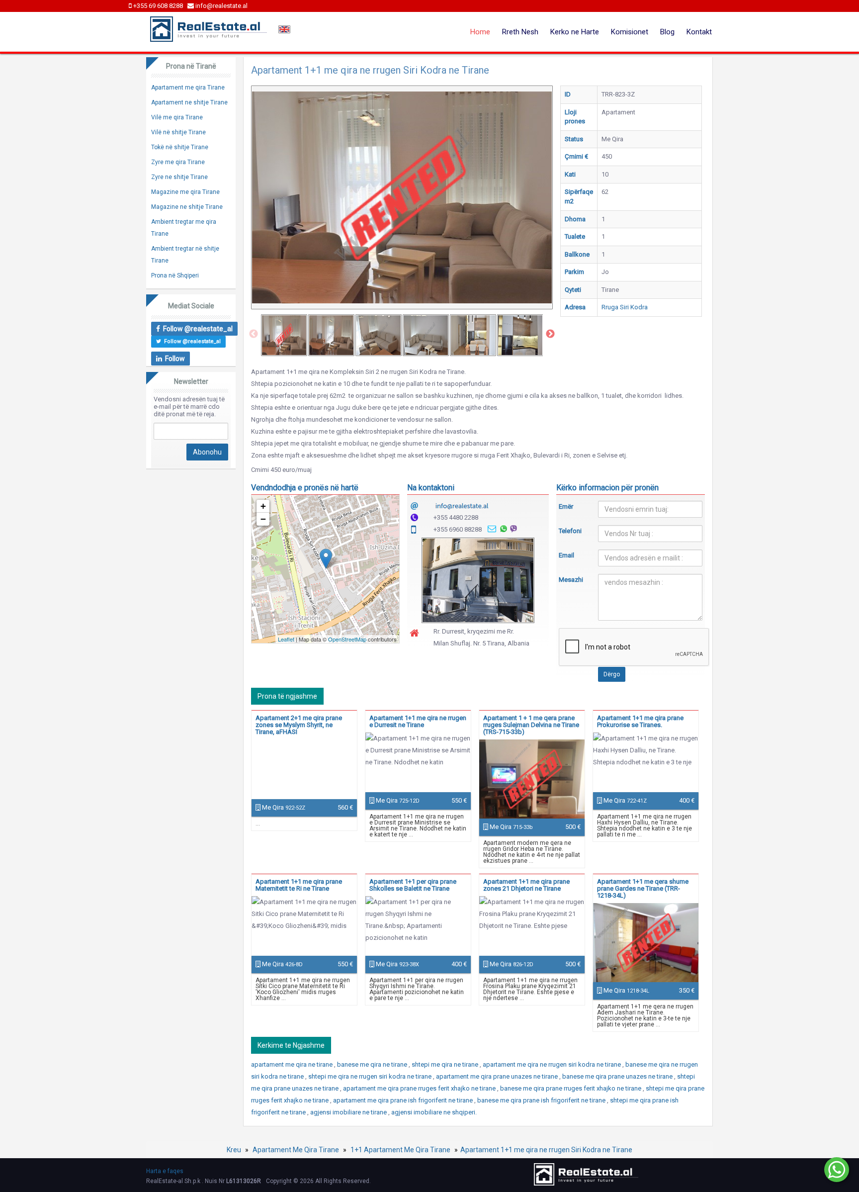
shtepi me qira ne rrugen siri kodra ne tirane (370, 1076)
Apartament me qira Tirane (188, 87)
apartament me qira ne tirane (292, 1064)
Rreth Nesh (520, 31)
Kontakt (699, 31)
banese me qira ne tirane (373, 1064)
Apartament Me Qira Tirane (296, 1150)
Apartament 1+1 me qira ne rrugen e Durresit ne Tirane (417, 721)
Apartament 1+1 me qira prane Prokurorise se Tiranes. (640, 721)
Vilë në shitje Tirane (178, 132)
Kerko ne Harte (574, 31)
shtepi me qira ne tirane (446, 1064)
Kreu (234, 1150)
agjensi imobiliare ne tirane (349, 1112)
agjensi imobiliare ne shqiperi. (434, 1112)
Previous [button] (253, 334)
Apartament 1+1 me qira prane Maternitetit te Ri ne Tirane (299, 885)
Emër (566, 506)
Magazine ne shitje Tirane (187, 206)
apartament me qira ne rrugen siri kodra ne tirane (552, 1064)
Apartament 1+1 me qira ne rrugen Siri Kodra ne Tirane (546, 1150)
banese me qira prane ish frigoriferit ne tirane (542, 1100)
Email (566, 555)
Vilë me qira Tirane (177, 117)
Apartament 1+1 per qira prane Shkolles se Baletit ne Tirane (412, 885)
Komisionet (629, 31)
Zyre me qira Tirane (178, 162)
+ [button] (263, 506)
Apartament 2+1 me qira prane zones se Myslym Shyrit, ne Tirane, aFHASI (299, 724)
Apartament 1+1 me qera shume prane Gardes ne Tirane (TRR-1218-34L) (642, 888)
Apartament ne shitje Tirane (189, 102)
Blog (667, 31)
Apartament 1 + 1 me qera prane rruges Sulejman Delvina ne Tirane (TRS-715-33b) (531, 724)
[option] (284, 335)
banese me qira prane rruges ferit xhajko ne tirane (571, 1088)
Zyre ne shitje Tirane (179, 177)
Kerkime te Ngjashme (291, 1045)
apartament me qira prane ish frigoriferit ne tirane (403, 1100)
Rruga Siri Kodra (624, 307)
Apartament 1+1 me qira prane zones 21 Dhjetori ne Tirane (526, 885)
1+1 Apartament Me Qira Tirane (400, 1150)
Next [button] (550, 334)
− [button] (263, 519)
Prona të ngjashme (287, 696)
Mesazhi (571, 579)
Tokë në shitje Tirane (179, 147)
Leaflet (286, 639)
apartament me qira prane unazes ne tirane (497, 1076)
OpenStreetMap (347, 639)
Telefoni (570, 531)
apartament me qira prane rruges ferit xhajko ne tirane (420, 1088)
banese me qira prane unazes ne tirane (618, 1076)
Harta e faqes (164, 1171)
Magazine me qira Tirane (185, 191)
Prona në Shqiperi (175, 275)
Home (480, 31)
